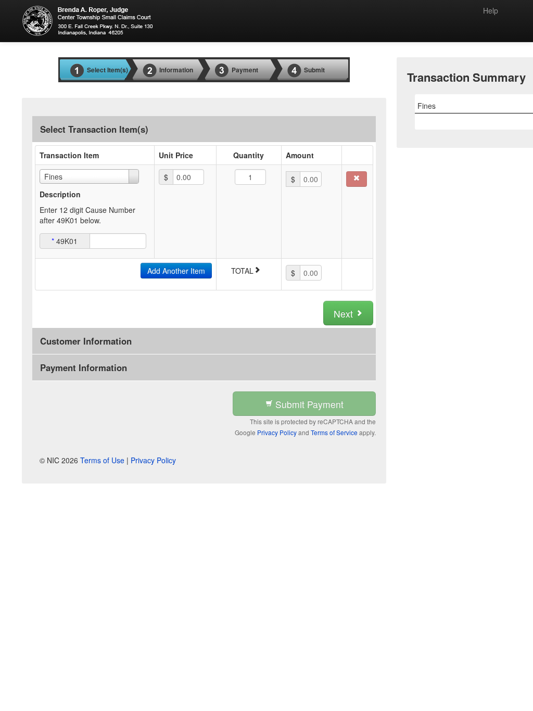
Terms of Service (334, 432)
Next (345, 313)
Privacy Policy (277, 432)
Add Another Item (176, 270)
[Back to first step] (87, 21)
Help (490, 10)
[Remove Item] (356, 179)
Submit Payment (308, 404)
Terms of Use (102, 460)
